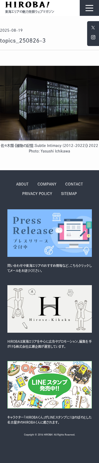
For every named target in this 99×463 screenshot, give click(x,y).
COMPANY (46, 184)
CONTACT (74, 184)
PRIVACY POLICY (37, 194)
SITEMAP (69, 194)
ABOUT (22, 184)
